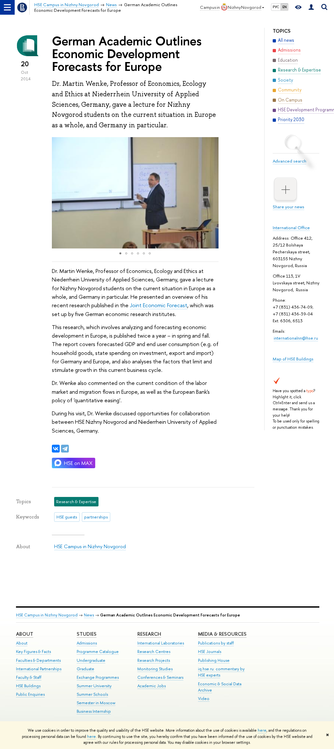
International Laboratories (160, 643)
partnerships (96, 517)
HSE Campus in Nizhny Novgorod (90, 546)
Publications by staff (216, 643)
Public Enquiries (30, 694)
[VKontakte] (56, 449)
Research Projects (153, 660)
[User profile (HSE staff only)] (311, 7)
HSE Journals (209, 651)
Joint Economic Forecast (158, 305)
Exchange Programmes (98, 677)
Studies (87, 633)
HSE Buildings (28, 686)
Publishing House (214, 660)
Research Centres (153, 651)
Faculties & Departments (38, 660)
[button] (58, 192)
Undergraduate (91, 660)
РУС (276, 7)
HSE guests (66, 517)
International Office (291, 228)
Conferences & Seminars (160, 677)
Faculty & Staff (28, 677)
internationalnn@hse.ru (296, 338)
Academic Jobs (151, 686)
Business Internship (94, 711)
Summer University (94, 686)
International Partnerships (38, 669)
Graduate (85, 669)
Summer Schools (92, 694)
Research (149, 633)
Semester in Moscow (96, 703)
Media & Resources (222, 633)
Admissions (87, 643)
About (24, 633)
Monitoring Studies (155, 669)
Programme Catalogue (98, 651)
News (89, 615)
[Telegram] (65, 449)
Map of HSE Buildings (293, 359)
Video (203, 698)
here (262, 730)
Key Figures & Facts (33, 651)
